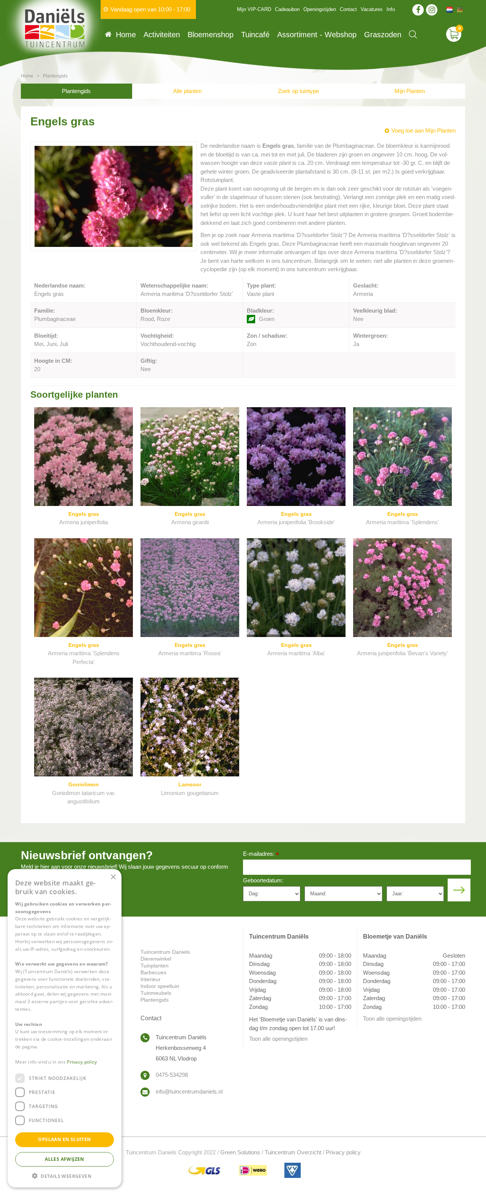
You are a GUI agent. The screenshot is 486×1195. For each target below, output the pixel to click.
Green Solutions (240, 1152)
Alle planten (187, 91)
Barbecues (153, 972)
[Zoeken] (413, 34)
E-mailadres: (261, 854)
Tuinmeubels (155, 993)
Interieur (150, 979)
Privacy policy (343, 1152)
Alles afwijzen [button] (64, 1158)
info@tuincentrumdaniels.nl (189, 1091)
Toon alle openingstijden (278, 1038)
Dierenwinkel (155, 959)
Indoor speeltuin (159, 986)
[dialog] (65, 1028)
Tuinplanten (154, 966)
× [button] (113, 877)
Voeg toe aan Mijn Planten (423, 130)
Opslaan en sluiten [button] (64, 1139)
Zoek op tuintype (298, 91)
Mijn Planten (409, 91)
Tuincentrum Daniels (165, 952)
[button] (64, 1175)
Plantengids (76, 91)
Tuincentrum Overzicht (293, 1152)
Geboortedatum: (263, 880)
